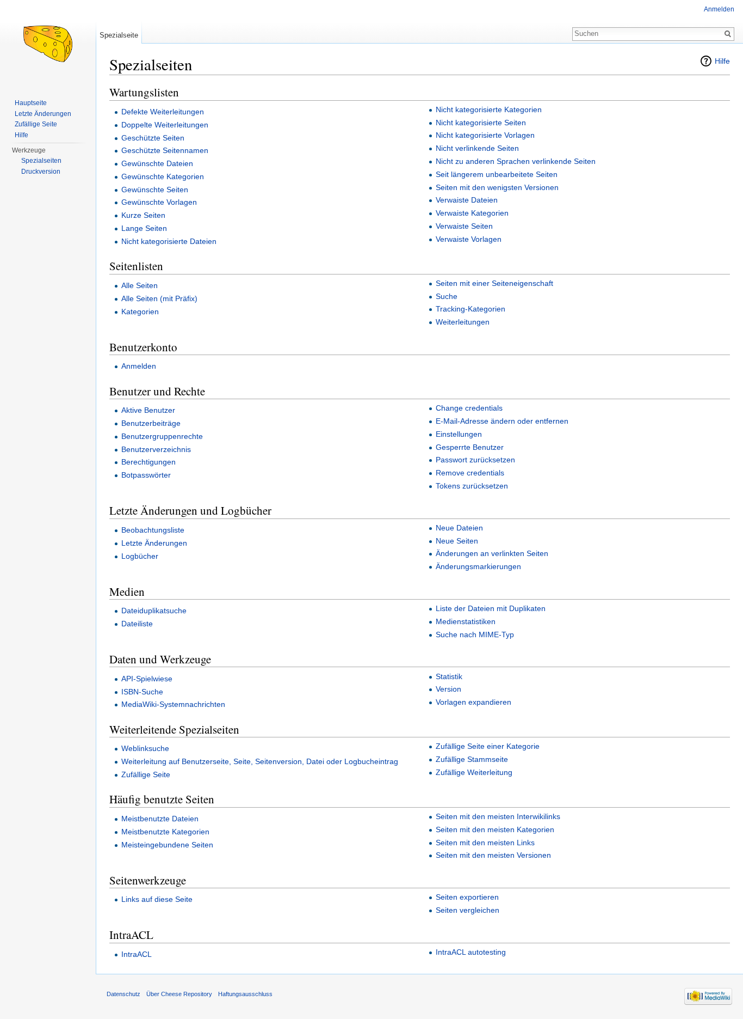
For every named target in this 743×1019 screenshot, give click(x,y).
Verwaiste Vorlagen (468, 239)
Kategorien (140, 311)
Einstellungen (459, 434)
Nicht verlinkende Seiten (477, 148)
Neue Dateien (459, 527)
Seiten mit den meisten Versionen (493, 855)
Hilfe (722, 61)
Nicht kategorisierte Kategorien (489, 109)
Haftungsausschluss (245, 994)
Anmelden (138, 366)
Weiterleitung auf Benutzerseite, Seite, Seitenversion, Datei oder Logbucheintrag (259, 761)
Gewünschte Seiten (154, 189)
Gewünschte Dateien (157, 163)
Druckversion (40, 171)
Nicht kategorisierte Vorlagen (485, 135)
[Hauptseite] (47, 43)
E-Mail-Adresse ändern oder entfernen (502, 421)
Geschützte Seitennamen (164, 150)
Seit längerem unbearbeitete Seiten (497, 174)
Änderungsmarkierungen (478, 566)
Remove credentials (470, 472)
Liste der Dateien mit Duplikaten (491, 608)
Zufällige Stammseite (472, 759)
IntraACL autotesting (471, 952)
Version (448, 689)
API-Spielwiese (146, 678)
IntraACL (136, 954)
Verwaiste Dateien (467, 200)
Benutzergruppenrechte (162, 436)
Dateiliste (137, 623)
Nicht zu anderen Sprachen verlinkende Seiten (516, 161)
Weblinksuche (145, 748)
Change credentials (469, 408)
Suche (446, 296)
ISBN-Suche (142, 691)
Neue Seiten (457, 540)
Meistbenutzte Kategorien (165, 831)
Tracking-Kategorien (470, 308)
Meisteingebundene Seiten (167, 844)
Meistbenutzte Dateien (160, 818)
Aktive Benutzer (148, 410)
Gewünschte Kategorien (162, 176)
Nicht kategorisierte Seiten (481, 122)
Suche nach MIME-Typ (475, 634)
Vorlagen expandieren (473, 702)
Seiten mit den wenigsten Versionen (497, 187)
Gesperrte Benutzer (470, 447)
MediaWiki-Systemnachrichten (173, 704)
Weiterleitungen (463, 322)
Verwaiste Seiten (464, 226)
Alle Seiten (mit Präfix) (159, 298)
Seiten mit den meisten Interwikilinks (498, 816)
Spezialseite (119, 35)
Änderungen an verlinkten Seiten (492, 553)
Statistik (449, 676)
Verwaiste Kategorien (472, 213)
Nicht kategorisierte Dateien (168, 241)
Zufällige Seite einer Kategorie (488, 746)
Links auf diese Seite (157, 899)
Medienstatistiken (466, 621)
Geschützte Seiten (152, 137)
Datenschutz (123, 994)
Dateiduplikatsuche (154, 610)
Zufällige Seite (145, 774)
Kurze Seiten (143, 215)
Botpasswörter (146, 475)
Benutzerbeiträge (151, 423)
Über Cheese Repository (179, 994)
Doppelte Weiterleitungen (164, 124)
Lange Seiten (144, 228)
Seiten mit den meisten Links (485, 842)
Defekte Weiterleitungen (162, 111)
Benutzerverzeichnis (156, 449)
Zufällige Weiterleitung (474, 772)
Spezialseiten (41, 160)
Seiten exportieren (467, 897)
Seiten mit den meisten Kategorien (495, 829)
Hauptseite (31, 103)
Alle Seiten (139, 285)
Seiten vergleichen (467, 910)
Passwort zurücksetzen (475, 459)
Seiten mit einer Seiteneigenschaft (494, 283)
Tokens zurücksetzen (472, 485)
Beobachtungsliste (152, 530)
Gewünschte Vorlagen (159, 202)
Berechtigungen (148, 461)
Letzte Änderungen (154, 543)
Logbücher (139, 556)
